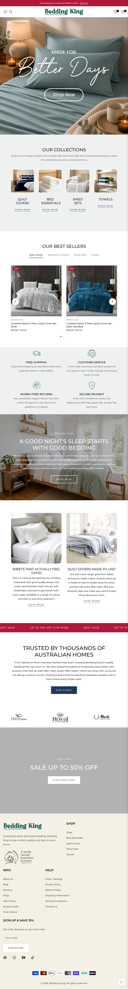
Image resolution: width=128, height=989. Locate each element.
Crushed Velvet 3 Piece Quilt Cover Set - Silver (34, 325)
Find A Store (10, 912)
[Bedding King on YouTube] (24, 957)
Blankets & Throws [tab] (58, 254)
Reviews (7, 890)
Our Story (64, 690)
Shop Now (50, 209)
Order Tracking (53, 879)
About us (8, 879)
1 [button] (60, 336)
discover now (64, 780)
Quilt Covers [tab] (36, 254)
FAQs (6, 895)
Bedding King (17, 320)
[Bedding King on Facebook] (6, 957)
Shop (69, 832)
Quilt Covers (73, 843)
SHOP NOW (64, 479)
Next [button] (112, 301)
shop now (22, 209)
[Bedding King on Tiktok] (33, 957)
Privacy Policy (53, 884)
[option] (36, 301)
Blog (5, 884)
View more (36, 604)
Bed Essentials (74, 837)
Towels (70, 854)
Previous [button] (15, 301)
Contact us (51, 906)
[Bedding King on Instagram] (15, 957)
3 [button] (66, 336)
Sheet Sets (72, 849)
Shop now (84, 3)
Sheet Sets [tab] (80, 254)
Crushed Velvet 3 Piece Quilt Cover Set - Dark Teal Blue (89, 325)
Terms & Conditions (56, 901)
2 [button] (63, 336)
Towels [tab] (95, 254)
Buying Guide (11, 906)
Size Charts (9, 901)
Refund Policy (53, 890)
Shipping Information (57, 895)
